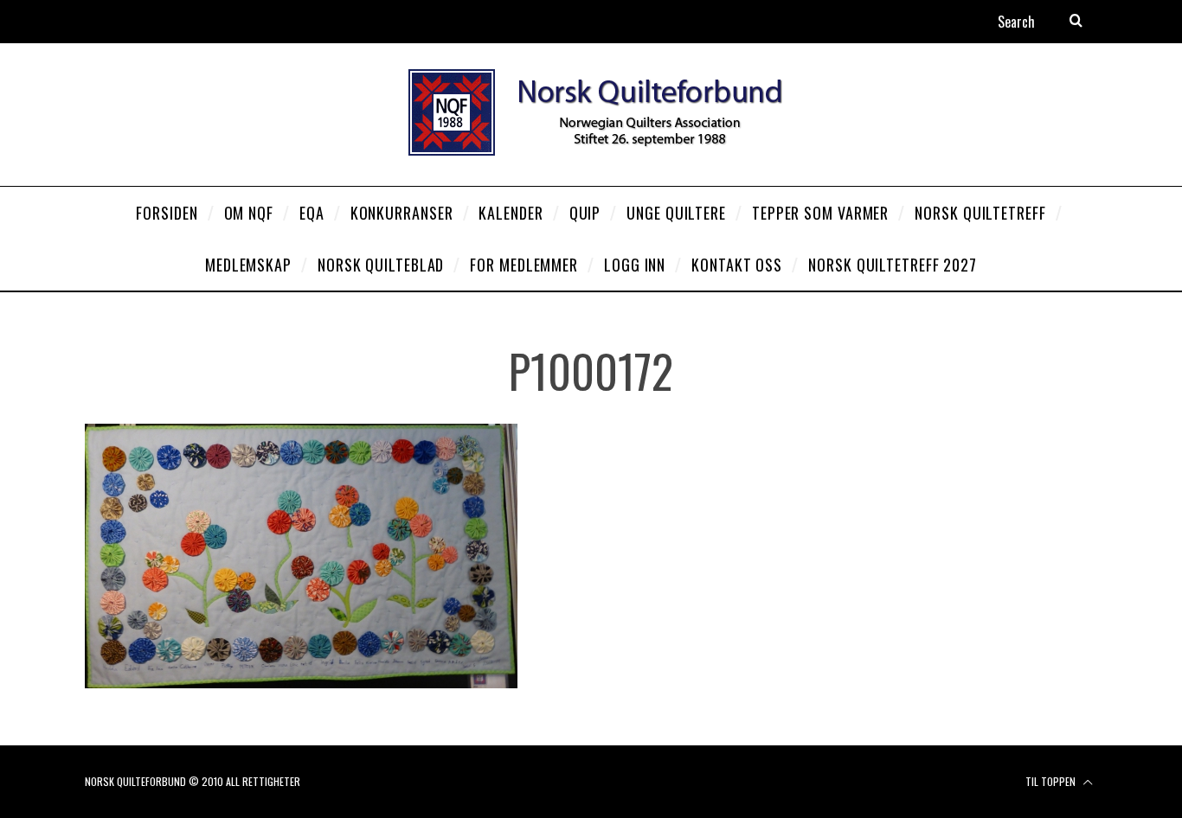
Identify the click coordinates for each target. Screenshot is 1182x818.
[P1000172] (301, 682)
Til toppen (1051, 781)
